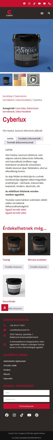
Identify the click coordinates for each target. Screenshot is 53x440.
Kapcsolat (8, 378)
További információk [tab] (29, 138)
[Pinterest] (36, 415)
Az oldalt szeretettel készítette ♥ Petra (26, 437)
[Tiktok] (34, 3)
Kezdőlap (8, 96)
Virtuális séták (10, 365)
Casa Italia (20, 108)
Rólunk (7, 374)
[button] (42, 13)
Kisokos (7, 369)
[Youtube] (39, 3)
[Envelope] (44, 3)
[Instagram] (29, 3)
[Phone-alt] (49, 3)
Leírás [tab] (10, 138)
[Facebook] (24, 3)
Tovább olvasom (13, 266)
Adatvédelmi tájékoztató (15, 361)
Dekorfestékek (23, 100)
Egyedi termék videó (15, 209)
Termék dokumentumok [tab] (20, 142)
